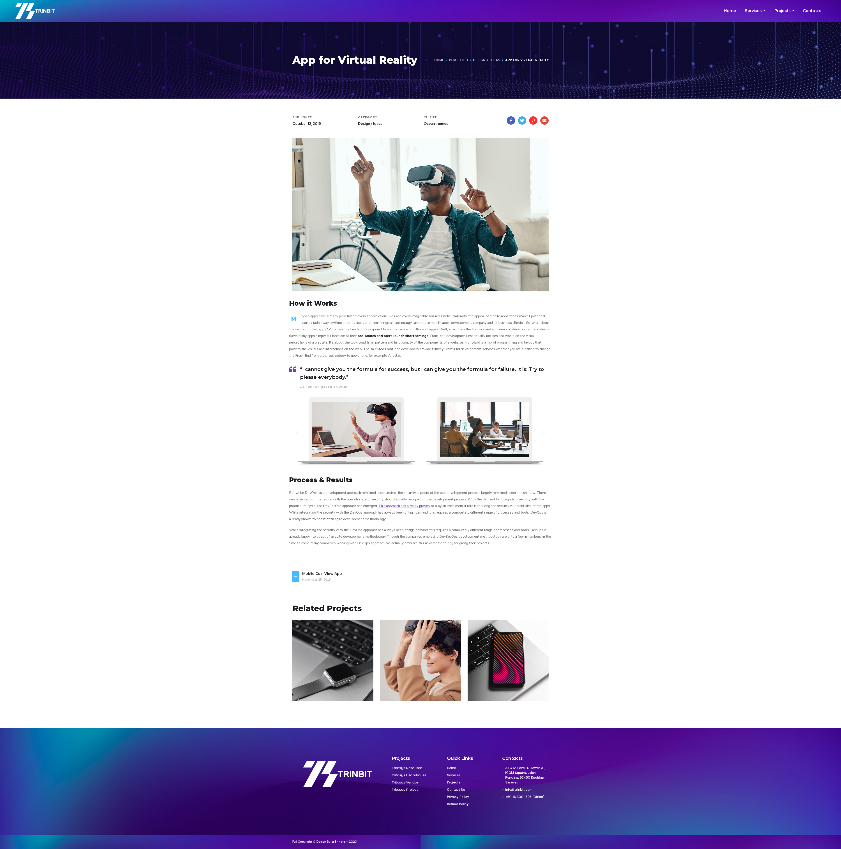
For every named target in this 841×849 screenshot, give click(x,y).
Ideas (495, 60)
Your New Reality (413, 683)
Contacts (812, 10)
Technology (415, 691)
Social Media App (500, 683)
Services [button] (753, 10)
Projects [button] (782, 10)
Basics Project (321, 683)
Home (730, 10)
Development (328, 691)
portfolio (458, 60)
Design (479, 60)
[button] (297, 432)
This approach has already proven (404, 505)
